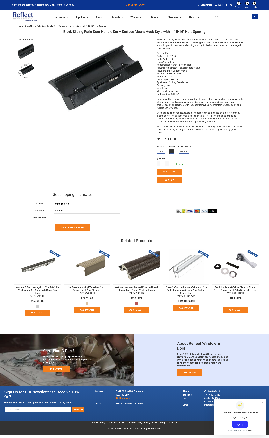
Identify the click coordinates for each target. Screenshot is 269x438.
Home (20, 26)
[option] (94, 77)
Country (39, 204)
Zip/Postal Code (40, 217)
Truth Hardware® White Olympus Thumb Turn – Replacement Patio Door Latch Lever (236, 289)
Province (39, 211)
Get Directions (123, 398)
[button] (169, 172)
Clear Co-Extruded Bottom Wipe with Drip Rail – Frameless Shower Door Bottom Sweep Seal (186, 290)
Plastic (184, 151)
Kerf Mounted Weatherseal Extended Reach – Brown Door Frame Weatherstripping (137, 289)
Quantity (161, 159)
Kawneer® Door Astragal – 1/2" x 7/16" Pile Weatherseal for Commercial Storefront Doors (37, 290)
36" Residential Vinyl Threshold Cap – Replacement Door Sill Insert (87, 289)
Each (161, 151)
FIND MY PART (56, 369)
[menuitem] (60, 16)
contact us (189, 372)
